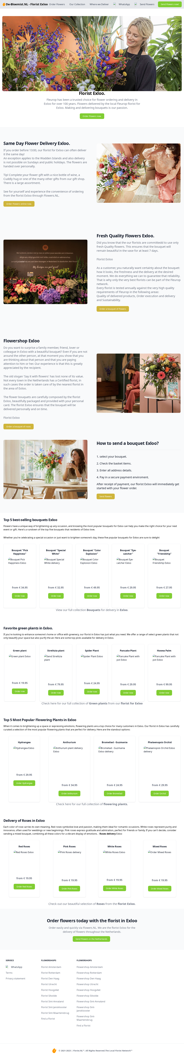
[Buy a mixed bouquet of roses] (159, 862)
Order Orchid (160, 793)
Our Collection (77, 4)
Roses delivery (107, 833)
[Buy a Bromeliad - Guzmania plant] (114, 762)
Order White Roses (114, 888)
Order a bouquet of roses (18, 426)
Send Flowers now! (170, 4)
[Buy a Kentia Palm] (164, 666)
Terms (9, 972)
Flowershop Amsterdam (90, 967)
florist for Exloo (132, 703)
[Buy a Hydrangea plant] (24, 757)
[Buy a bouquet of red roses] (24, 861)
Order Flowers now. (92, 116)
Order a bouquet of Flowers (112, 309)
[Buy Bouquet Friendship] (164, 569)
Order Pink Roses (69, 888)
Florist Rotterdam (50, 972)
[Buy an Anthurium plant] (69, 762)
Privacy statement (15, 978)
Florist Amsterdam (51, 967)
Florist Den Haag (50, 978)
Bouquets (93, 610)
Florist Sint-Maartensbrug (55, 1013)
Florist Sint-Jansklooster (54, 1007)
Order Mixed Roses (159, 888)
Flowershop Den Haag (89, 978)
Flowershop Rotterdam (89, 972)
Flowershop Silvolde (87, 995)
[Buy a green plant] (20, 665)
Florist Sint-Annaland (52, 1001)
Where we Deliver (99, 4)
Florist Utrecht (49, 984)
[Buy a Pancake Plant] (128, 666)
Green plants (98, 703)
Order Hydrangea (24, 783)
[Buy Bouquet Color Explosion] (91, 569)
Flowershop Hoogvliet (88, 990)
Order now (20, 596)
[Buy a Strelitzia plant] (55, 666)
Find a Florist (48, 1018)
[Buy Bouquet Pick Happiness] (19, 569)
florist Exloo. (127, 904)
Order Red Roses (24, 886)
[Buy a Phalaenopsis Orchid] (160, 762)
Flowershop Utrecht (87, 984)
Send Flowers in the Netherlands (91, 939)
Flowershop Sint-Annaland (91, 1001)
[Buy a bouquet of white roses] (69, 862)
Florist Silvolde (49, 995)
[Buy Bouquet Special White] (55, 569)
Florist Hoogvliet (50, 990)
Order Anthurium (69, 793)
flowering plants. (115, 804)
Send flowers (105, 496)
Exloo (124, 610)
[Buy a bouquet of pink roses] (114, 862)
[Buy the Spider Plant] (92, 666)
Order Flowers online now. (19, 203)
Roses (100, 904)
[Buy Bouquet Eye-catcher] (128, 569)
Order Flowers (57, 4)
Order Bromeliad (114, 793)
